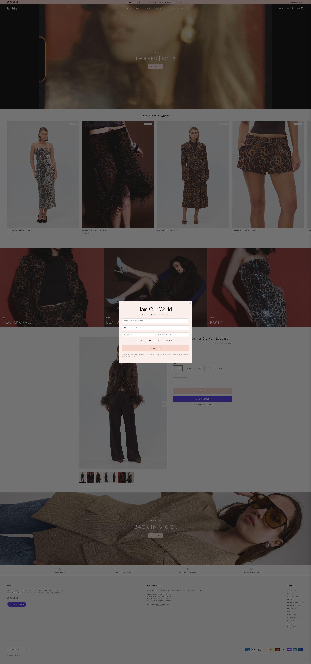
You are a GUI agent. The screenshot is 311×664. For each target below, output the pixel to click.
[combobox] (126, 328)
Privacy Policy (126, 356)
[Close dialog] (190, 303)
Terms (135, 356)
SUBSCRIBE (155, 348)
